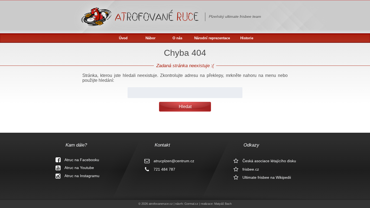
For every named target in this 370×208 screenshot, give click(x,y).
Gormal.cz (191, 203)
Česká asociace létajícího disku (269, 161)
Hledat (185, 106)
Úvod (123, 38)
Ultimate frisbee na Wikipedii (266, 177)
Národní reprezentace (212, 38)
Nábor (150, 38)
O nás (177, 38)
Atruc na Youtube (79, 167)
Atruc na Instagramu (81, 176)
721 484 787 (164, 169)
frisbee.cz (250, 169)
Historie (246, 38)
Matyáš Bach (223, 203)
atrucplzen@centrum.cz (174, 161)
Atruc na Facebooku (81, 160)
